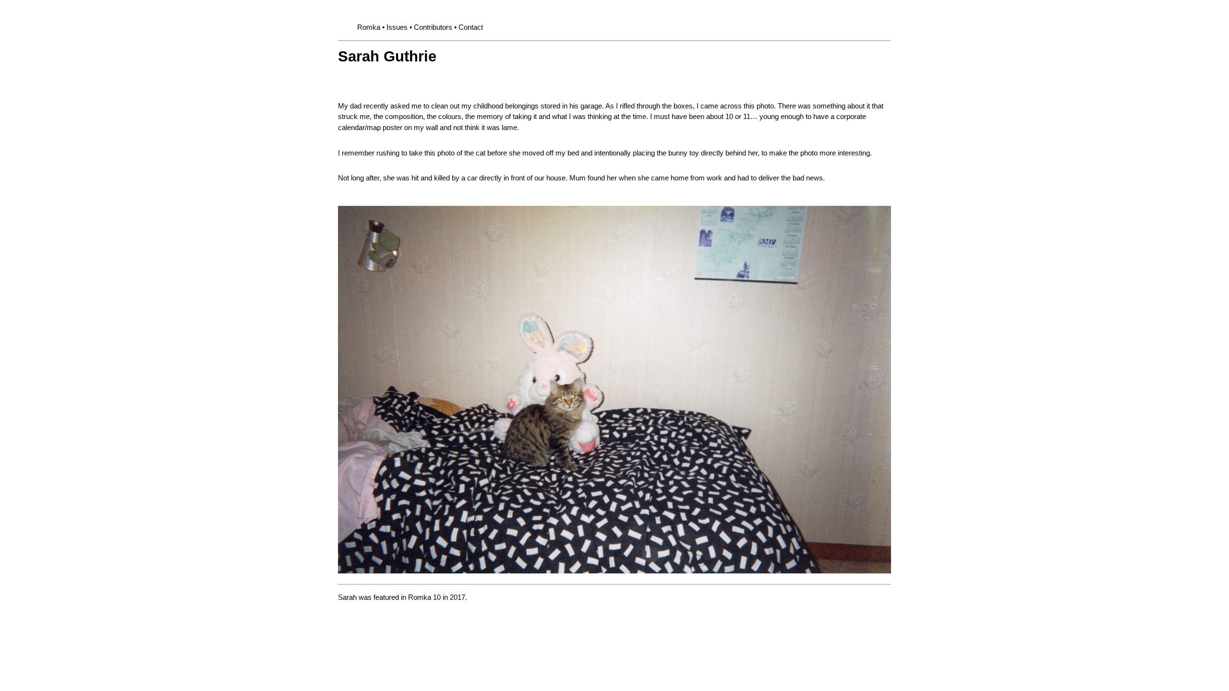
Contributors (433, 27)
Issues (397, 27)
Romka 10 (424, 597)
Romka (368, 27)
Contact (470, 27)
